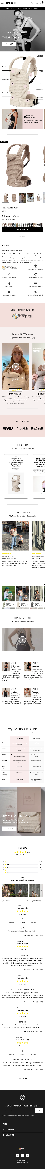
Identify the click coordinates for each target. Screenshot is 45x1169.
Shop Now (9, 44)
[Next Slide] (41, 890)
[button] (22, 216)
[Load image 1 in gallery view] (18, 166)
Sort (26, 901)
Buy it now (22, 237)
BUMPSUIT (24, 1160)
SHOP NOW (9, 829)
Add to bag (22, 229)
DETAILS (6, 246)
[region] (22, 890)
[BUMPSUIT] (10, 3)
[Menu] (2, 3)
